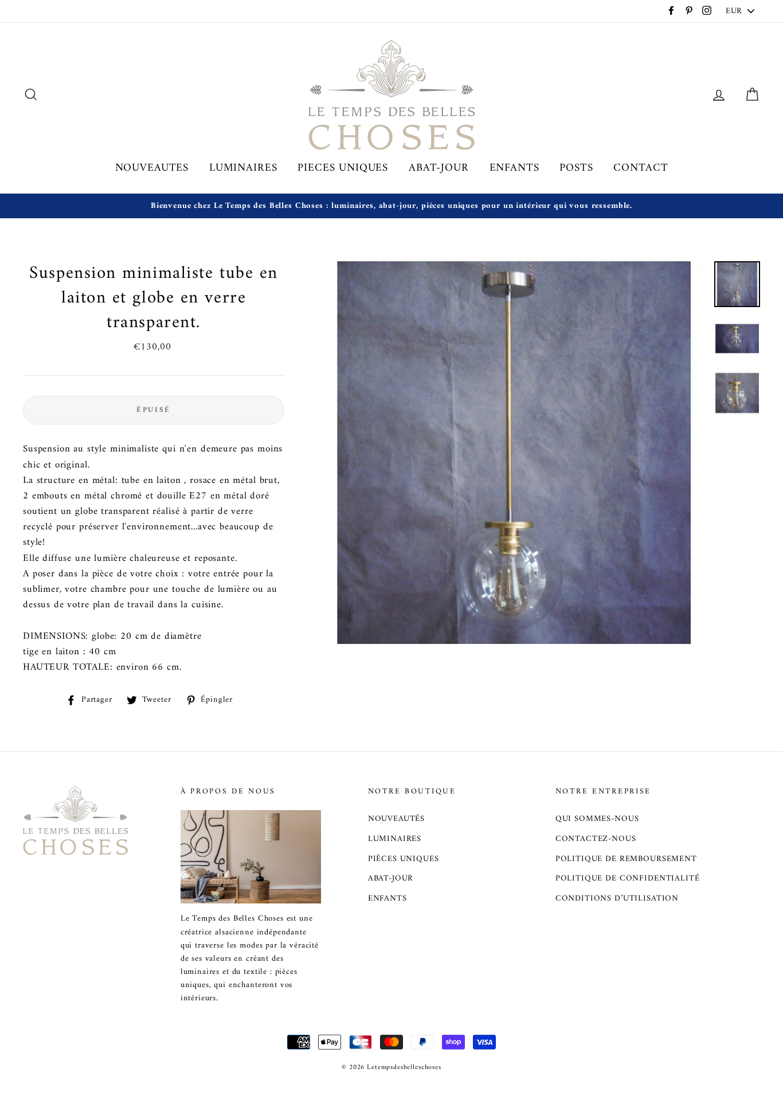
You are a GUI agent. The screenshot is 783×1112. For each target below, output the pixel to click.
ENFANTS (514, 168)
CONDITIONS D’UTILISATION (617, 898)
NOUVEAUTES (152, 168)
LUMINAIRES (243, 168)
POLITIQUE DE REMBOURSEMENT (626, 859)
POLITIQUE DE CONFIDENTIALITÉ (627, 878)
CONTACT (640, 168)
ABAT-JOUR (439, 168)
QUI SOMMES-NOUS (597, 819)
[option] (391, 206)
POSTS (576, 168)
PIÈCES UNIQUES (403, 859)
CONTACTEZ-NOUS (595, 839)
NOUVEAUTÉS (396, 819)
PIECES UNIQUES (342, 168)
